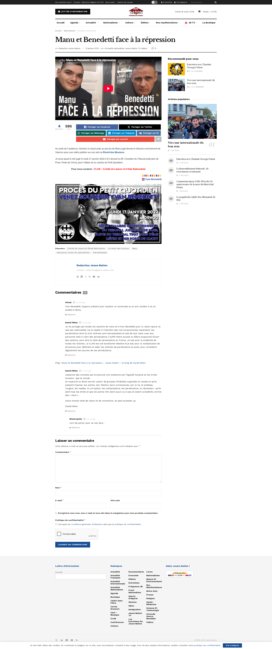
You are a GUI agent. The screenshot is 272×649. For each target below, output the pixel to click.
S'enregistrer (181, 2)
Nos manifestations (167, 22)
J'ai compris (232, 645)
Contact (77, 2)
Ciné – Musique (114, 613)
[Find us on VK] (61, 640)
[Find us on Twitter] (56, 640)
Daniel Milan (71, 322)
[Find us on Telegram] (67, 640)
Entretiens (133, 583)
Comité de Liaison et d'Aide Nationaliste (86, 249)
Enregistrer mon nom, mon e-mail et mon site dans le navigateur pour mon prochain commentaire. (108, 513)
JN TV (192, 22)
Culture (129, 22)
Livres (149, 572)
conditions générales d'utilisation (87, 524)
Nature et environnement (154, 580)
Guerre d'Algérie (133, 597)
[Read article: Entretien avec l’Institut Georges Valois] (176, 69)
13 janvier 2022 (92, 48)
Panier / (210, 11)
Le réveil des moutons (118, 249)
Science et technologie (152, 609)
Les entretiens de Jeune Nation (135, 621)
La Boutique (208, 22)
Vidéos (144, 48)
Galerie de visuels (125, 2)
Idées (131, 606)
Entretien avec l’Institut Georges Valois (195, 159)
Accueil (60, 22)
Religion (150, 598)
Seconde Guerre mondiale (151, 616)
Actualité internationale (117, 582)
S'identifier (168, 2)
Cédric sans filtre (116, 602)
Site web (115, 500)
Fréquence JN (135, 586)
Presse (149, 595)
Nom (58, 487)
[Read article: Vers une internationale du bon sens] (176, 85)
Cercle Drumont (114, 607)
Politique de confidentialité (70, 520)
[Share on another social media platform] (158, 139)
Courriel (58, 572)
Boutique (115, 597)
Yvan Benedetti (153, 179)
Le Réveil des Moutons (112, 152)
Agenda (74, 22)
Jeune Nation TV (132, 48)
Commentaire (63, 452)
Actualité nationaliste (87, 31)
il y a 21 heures (195, 71)
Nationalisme (110, 22)
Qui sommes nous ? (63, 2)
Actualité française (115, 576)
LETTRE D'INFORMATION (73, 11)
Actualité (91, 22)
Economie (133, 575)
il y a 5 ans (80, 303)
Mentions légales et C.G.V (93, 2)
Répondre (71, 315)
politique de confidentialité (128, 524)
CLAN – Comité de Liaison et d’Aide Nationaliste (120, 169)
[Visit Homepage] (136, 11)
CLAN (113, 618)
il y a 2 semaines (196, 87)
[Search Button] (215, 2)
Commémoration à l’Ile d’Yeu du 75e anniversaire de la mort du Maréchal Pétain (194, 184)
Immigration (134, 609)
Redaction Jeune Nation (69, 48)
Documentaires (136, 572)
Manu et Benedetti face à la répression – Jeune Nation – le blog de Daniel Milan (104, 363)
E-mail (59, 500)
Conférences (117, 622)
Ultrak (68, 302)
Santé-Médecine (151, 603)
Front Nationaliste (134, 591)
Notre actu (151, 591)
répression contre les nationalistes (73, 253)
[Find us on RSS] (77, 640)
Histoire (132, 602)
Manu (134, 249)
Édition (144, 22)
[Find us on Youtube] (72, 640)
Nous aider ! (110, 2)
